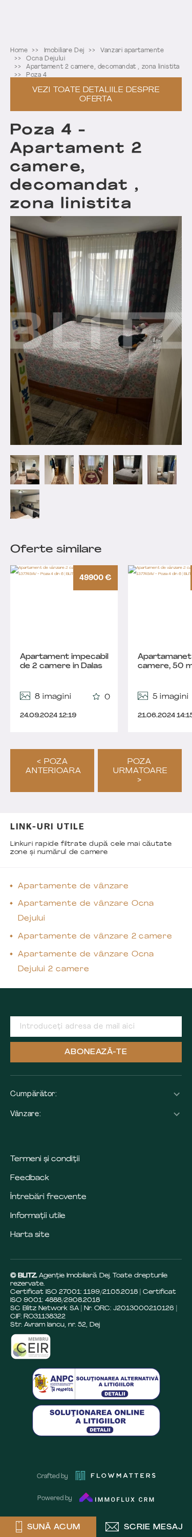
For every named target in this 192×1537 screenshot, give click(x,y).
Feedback (29, 1178)
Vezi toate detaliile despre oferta (95, 95)
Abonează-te (96, 1052)
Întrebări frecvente (48, 1197)
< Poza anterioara (53, 766)
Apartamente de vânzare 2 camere (95, 937)
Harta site (30, 1235)
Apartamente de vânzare (73, 886)
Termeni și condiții (45, 1159)
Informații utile (38, 1216)
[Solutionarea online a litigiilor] (96, 1420)
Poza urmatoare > (140, 771)
